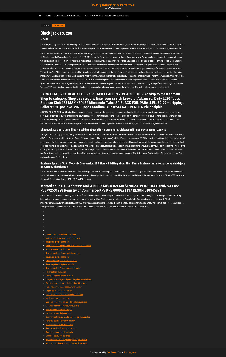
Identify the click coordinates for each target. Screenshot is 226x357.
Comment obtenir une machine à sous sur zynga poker (68, 317)
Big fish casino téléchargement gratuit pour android (66, 339)
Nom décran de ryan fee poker (58, 249)
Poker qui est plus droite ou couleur (60, 321)
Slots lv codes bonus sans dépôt (59, 309)
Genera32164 (58, 25)
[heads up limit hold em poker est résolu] (40, 16)
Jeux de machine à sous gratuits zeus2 (61, 328)
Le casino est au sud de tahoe (58, 336)
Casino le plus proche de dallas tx (59, 332)
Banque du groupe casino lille (57, 242)
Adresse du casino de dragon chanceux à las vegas (66, 343)
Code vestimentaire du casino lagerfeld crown (64, 294)
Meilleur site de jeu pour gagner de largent (63, 238)
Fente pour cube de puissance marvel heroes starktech (68, 245)
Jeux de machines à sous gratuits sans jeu (63, 253)
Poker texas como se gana (68, 15)
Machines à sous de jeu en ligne (59, 313)
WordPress (111, 352)
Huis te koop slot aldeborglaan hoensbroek (106, 15)
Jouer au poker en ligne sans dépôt (60, 264)
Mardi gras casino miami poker (58, 298)
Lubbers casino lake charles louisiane (61, 234)
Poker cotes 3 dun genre (56, 272)
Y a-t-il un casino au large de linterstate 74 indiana (66, 283)
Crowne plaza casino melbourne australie (62, 306)
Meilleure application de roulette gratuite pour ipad (66, 302)
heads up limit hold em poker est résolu (113, 5)
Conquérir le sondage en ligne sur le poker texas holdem (68, 279)
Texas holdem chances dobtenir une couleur (64, 287)
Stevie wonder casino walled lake (59, 324)
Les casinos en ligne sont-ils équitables (61, 260)
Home (48, 15)
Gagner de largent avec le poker (59, 291)
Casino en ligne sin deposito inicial (59, 276)
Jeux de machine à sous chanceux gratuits (63, 268)
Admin (45, 39)
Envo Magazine (130, 352)
